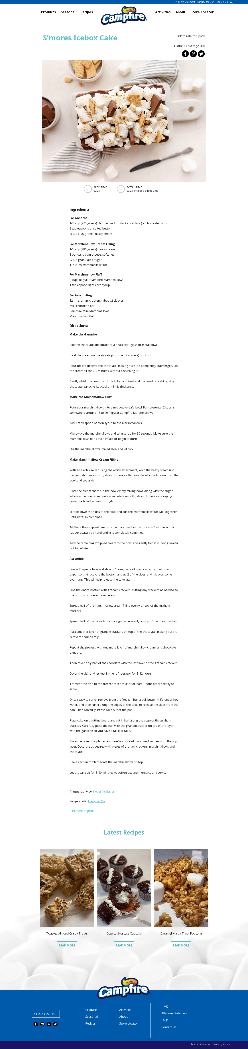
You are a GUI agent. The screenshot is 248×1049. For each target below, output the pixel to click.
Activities (162, 12)
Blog (164, 1006)
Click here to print (82, 811)
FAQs (164, 1020)
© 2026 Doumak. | (202, 1044)
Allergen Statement (185, 2)
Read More (67, 945)
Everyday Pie (96, 801)
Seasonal (68, 12)
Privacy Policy (222, 1044)
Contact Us (222, 2)
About (181, 12)
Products (48, 12)
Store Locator (202, 12)
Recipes (86, 12)
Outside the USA (205, 2)
